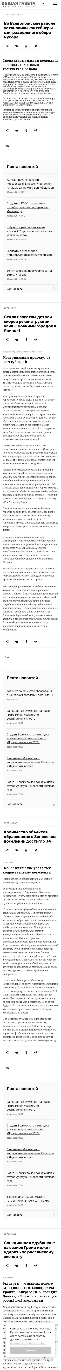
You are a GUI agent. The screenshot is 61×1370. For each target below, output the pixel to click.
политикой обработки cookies (28, 1343)
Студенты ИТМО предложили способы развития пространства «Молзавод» (27, 207)
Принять (30, 1350)
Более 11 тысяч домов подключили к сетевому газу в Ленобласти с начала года (30, 786)
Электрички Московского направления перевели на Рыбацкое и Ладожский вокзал (30, 762)
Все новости (15, 288)
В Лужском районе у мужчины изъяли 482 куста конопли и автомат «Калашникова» (30, 231)
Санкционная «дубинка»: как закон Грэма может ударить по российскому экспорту (29, 714)
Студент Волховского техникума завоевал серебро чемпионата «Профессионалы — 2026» (28, 738)
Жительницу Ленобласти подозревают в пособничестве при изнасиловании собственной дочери (30, 183)
